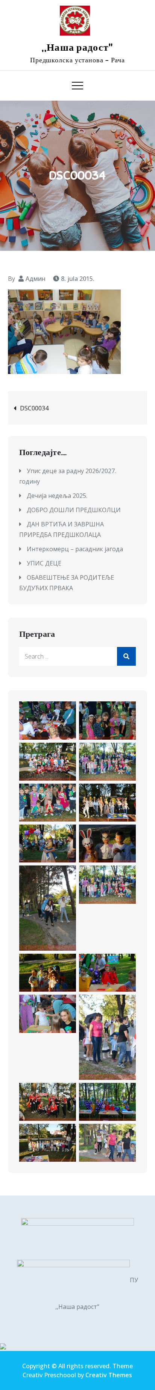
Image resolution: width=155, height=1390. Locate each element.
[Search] (126, 656)
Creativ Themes (108, 1375)
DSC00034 (34, 408)
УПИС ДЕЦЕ (44, 563)
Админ (36, 278)
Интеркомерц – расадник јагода (75, 549)
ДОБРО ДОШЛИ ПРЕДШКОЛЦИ (74, 510)
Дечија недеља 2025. (57, 495)
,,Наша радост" (77, 47)
